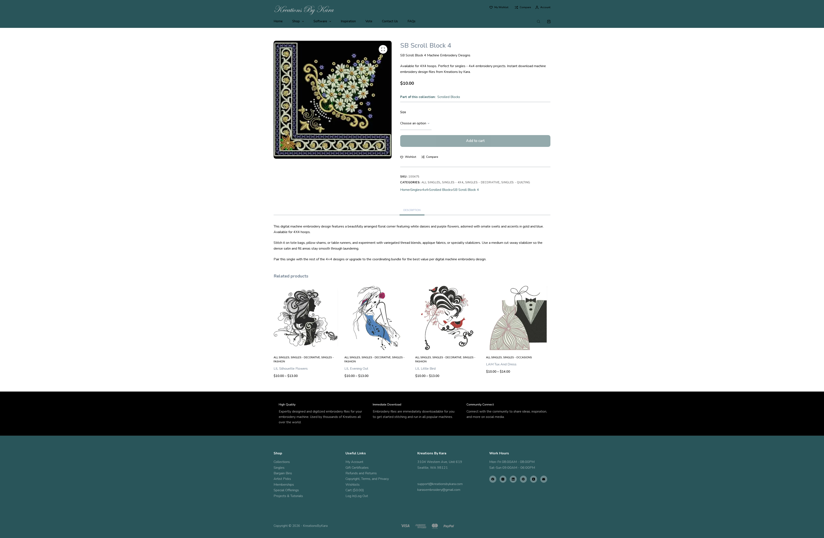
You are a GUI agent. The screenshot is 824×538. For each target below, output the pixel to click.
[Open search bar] (538, 21)
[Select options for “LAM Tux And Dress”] (518, 344)
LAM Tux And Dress (501, 364)
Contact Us (390, 21)
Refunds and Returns (361, 473)
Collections (282, 462)
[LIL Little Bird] (447, 318)
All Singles (430, 182)
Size (403, 112)
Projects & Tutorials (288, 496)
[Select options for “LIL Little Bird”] (447, 344)
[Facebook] (492, 479)
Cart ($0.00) (354, 490)
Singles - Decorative (482, 182)
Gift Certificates (357, 467)
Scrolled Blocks (448, 97)
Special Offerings (286, 490)
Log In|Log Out (356, 496)
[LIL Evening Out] (376, 318)
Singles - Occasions (517, 357)
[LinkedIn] (513, 479)
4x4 (425, 189)
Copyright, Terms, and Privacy (367, 478)
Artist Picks (282, 478)
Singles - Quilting (515, 182)
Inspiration (348, 21)
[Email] (543, 479)
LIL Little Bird (425, 368)
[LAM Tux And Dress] (518, 318)
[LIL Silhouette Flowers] (306, 318)
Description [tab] (412, 210)
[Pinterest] (523, 479)
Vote (368, 21)
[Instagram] (503, 479)
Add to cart (475, 140)
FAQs (411, 21)
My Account (354, 462)
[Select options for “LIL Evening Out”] (377, 344)
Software (320, 21)
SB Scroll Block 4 (466, 189)
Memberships (284, 484)
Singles (415, 189)
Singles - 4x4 (452, 182)
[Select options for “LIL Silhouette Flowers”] (306, 344)
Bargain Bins (283, 473)
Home (278, 21)
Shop (296, 21)
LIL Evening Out (356, 368)
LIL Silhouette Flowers (291, 368)
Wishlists (352, 484)
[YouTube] (533, 479)
